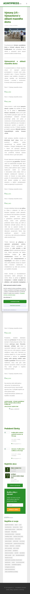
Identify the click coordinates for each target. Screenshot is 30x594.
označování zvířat (8, 543)
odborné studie (8, 541)
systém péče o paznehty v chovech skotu (13, 560)
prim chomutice (16, 468)
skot (13, 555)
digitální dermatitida (9, 524)
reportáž (16, 553)
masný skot (18, 534)
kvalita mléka (19, 529)
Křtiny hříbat (13, 531)
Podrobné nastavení (15, 305)
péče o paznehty (8, 548)
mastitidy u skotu (8, 536)
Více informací (6, 297)
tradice (13, 562)
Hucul (21, 527)
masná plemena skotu (9, 534)
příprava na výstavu (9, 553)
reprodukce (22, 553)
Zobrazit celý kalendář (15, 485)
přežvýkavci (15, 550)
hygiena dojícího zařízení (10, 529)
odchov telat (15, 541)
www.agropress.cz (17, 443)
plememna (12, 546)
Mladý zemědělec (14, 25)
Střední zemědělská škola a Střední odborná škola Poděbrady (14, 403)
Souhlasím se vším (15, 301)
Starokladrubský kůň (20, 555)
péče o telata (16, 548)
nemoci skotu (17, 538)
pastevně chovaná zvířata (19, 543)
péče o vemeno (8, 550)
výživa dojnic (7, 564)
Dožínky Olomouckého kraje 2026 (17, 476)
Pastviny (6, 546)
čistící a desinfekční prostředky (11, 571)
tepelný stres (7, 562)
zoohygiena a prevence (10, 567)
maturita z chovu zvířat (18, 536)
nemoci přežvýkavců (9, 538)
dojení (16, 524)
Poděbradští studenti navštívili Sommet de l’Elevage (17, 434)
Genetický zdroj (8, 527)
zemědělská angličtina (16, 564)
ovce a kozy (22, 541)
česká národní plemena (10, 569)
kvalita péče (7, 531)
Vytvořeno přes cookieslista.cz (9, 310)
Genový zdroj (15, 527)
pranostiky (18, 546)
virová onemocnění (20, 562)
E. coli (20, 524)
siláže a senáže (8, 555)
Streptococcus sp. (8, 557)
